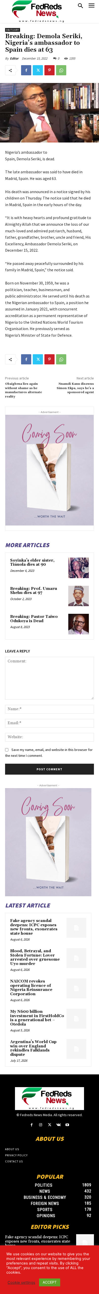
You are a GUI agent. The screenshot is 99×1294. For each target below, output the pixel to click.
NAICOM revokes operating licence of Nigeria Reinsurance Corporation (31, 988)
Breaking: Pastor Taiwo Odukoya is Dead (34, 618)
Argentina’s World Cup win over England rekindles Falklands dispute (33, 1048)
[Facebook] (26, 70)
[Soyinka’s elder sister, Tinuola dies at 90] (78, 568)
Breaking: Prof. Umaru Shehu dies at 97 (33, 590)
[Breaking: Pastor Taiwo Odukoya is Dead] (78, 624)
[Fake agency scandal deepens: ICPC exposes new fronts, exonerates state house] (76, 928)
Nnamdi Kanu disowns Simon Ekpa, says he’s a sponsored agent (75, 388)
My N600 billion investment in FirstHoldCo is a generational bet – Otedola (37, 1018)
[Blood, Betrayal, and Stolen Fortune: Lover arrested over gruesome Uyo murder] (76, 958)
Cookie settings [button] (21, 1282)
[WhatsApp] (61, 70)
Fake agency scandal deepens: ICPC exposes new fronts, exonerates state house (33, 927)
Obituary (12, 30)
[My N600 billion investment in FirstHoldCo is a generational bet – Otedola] (76, 1019)
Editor (14, 58)
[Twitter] (38, 70)
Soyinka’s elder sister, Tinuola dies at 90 (32, 562)
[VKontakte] (58, 1125)
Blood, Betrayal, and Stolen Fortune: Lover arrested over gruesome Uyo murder (35, 957)
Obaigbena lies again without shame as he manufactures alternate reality (23, 390)
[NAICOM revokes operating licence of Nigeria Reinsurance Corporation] (76, 988)
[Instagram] (40, 1125)
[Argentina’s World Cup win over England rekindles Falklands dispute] (76, 1049)
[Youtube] (67, 1125)
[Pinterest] (49, 70)
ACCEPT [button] (50, 1282)
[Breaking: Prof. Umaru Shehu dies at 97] (78, 596)
